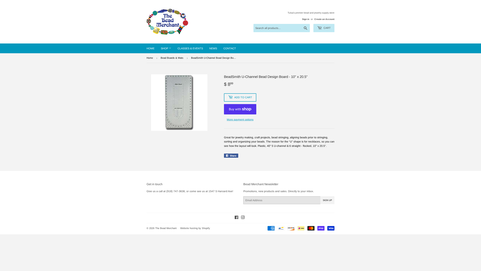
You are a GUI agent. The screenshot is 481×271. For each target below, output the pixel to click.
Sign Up (327, 200)
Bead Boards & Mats (172, 57)
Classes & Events (190, 48)
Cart (327, 27)
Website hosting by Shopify (195, 228)
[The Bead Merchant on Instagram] (243, 217)
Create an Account (324, 19)
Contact (229, 48)
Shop (165, 48)
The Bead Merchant (166, 228)
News (213, 48)
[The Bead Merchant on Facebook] (236, 217)
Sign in (305, 19)
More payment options (240, 119)
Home (150, 48)
